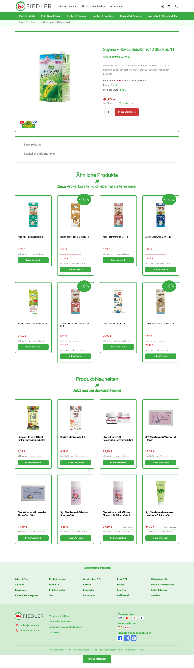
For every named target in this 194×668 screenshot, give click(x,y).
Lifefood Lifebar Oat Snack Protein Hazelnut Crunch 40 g (31, 438)
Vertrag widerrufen (97, 659)
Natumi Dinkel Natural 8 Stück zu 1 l (33, 325)
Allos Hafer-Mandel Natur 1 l (115, 237)
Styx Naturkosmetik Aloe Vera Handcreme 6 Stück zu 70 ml (159, 514)
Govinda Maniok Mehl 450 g (73, 437)
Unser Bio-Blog (69, 6)
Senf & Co (122, 590)
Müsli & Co (54, 584)
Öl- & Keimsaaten (57, 590)
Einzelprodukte (27, 16)
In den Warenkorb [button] (33, 260)
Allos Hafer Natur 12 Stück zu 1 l (159, 324)
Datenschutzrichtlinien (60, 621)
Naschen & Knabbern (103, 16)
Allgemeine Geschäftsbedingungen (65, 627)
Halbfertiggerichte (159, 579)
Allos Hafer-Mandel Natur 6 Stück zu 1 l (75, 325)
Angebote (118, 6)
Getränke (155, 595)
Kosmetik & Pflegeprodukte (163, 16)
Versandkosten (126, 103)
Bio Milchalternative (48, 22)
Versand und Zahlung (59, 616)
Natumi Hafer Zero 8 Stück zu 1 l (74, 237)
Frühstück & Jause (51, 16)
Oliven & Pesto (22, 579)
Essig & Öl (122, 579)
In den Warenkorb (127, 112)
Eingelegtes (88, 590)
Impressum (54, 632)
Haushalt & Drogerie (131, 16)
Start (21, 22)
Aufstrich (19, 584)
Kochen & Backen (76, 16)
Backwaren (20, 590)
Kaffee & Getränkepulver (26, 595)
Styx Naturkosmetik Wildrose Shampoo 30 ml (73, 514)
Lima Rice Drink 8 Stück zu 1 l (115, 324)
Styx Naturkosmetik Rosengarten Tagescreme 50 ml (118, 438)
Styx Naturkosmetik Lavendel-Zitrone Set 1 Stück (32, 514)
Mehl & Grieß (123, 595)
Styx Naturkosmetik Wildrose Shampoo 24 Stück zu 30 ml (116, 514)
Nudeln (120, 584)
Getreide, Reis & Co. (92, 579)
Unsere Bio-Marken (95, 6)
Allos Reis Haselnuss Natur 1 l (31, 237)
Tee (51, 595)
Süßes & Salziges (159, 590)
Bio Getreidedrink (63, 22)
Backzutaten (89, 595)
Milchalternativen (57, 579)
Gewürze (87, 584)
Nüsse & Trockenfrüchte (162, 584)
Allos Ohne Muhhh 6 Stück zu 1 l (159, 237)
